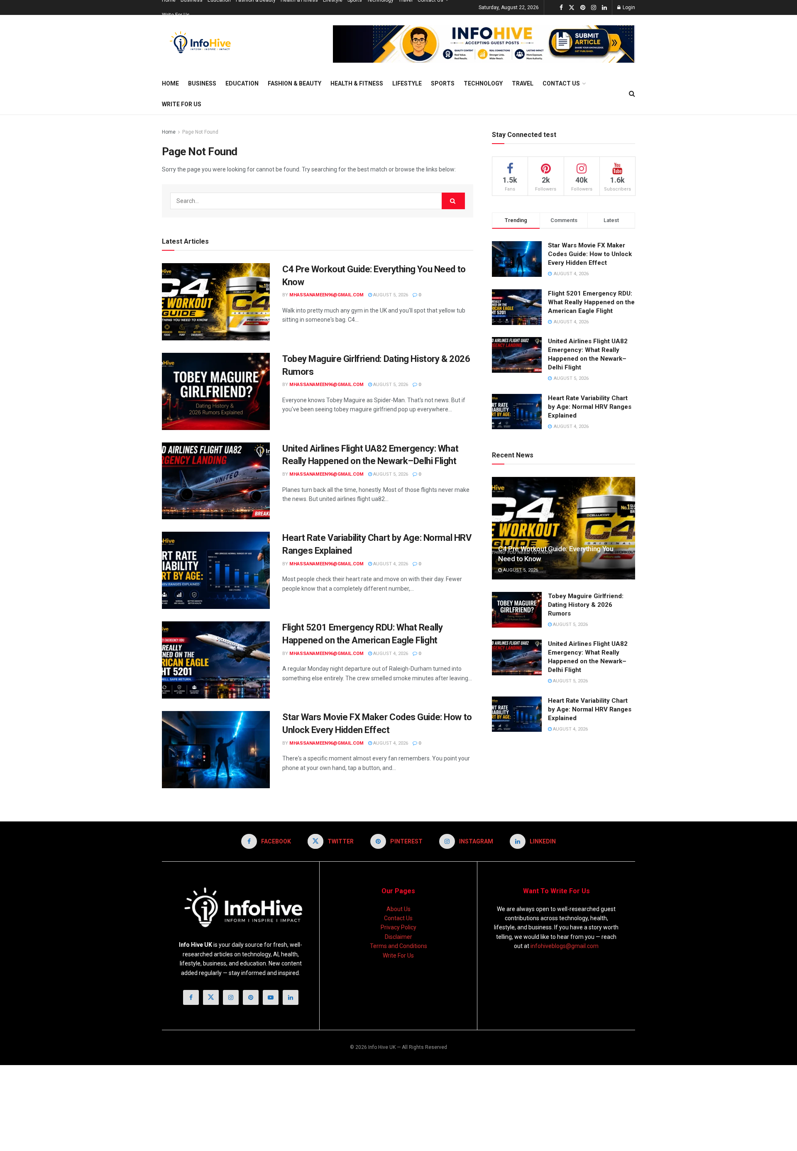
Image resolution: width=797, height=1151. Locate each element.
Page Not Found (200, 132)
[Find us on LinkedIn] (604, 7)
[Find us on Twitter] (572, 7)
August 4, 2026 (390, 564)
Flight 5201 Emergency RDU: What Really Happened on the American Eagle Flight (591, 302)
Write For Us (176, 15)
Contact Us (561, 83)
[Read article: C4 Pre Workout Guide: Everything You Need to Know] (216, 301)
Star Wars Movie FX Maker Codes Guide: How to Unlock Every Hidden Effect (590, 254)
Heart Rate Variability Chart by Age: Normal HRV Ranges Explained (589, 406)
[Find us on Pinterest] (582, 7)
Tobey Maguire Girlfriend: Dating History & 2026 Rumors (585, 604)
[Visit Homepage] (202, 44)
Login (628, 7)
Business (202, 83)
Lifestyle (407, 83)
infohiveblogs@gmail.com (565, 946)
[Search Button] (632, 93)
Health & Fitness (356, 83)
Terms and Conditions (398, 946)
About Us (398, 909)
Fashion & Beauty (294, 83)
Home (170, 83)
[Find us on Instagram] (593, 7)
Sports (443, 83)
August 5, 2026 (390, 295)
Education (242, 83)
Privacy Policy (398, 927)
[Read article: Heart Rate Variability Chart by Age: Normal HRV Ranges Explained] (216, 570)
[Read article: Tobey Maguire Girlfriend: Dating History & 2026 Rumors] (216, 391)
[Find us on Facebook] (561, 7)
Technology (483, 83)
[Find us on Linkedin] (290, 997)
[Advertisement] (155, 1106)
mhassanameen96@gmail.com (326, 295)
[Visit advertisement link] (484, 44)
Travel (522, 83)
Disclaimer (398, 937)
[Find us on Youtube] (271, 997)
